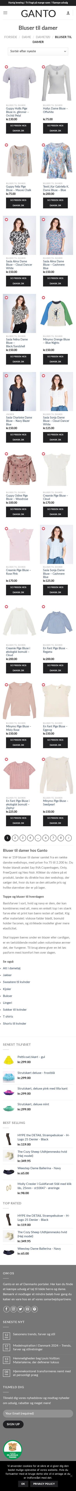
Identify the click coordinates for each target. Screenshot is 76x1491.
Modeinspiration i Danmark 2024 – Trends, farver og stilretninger (42, 1347)
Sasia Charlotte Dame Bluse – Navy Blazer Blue (19, 421)
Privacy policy (44, 1483)
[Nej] (71, 1477)
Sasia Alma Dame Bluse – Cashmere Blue (54, 265)
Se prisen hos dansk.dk (18, 128)
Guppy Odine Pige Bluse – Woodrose (17, 497)
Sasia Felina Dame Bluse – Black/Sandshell (17, 343)
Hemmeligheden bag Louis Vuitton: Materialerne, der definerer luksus (36, 1360)
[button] (6, 67)
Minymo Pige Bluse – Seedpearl (55, 803)
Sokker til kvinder (15, 1009)
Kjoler (7, 989)
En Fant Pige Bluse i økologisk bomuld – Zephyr (17, 804)
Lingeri (7, 1002)
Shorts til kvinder (14, 1023)
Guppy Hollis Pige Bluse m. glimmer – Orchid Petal (17, 112)
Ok (23, 1483)
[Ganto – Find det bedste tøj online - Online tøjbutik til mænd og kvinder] (38, 13)
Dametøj (43, 37)
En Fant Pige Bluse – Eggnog (55, 728)
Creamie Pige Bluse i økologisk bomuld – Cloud (18, 652)
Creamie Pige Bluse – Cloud (55, 497)
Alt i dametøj (11, 968)
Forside (10, 37)
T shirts (8, 1016)
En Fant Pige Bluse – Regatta (55, 650)
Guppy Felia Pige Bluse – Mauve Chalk (18, 188)
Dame (26, 37)
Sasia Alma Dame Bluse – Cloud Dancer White (19, 265)
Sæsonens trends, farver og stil (34, 1334)
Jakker (7, 975)
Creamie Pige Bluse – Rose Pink (18, 572)
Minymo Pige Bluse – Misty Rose (18, 728)
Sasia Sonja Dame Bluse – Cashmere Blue (54, 574)
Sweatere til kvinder (16, 982)
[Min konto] (68, 12)
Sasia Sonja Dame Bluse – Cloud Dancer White (56, 421)
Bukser (7, 996)
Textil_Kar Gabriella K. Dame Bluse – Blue (56, 188)
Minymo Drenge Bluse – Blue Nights (56, 341)
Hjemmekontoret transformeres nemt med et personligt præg (42, 1373)
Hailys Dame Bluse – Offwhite (55, 110)
